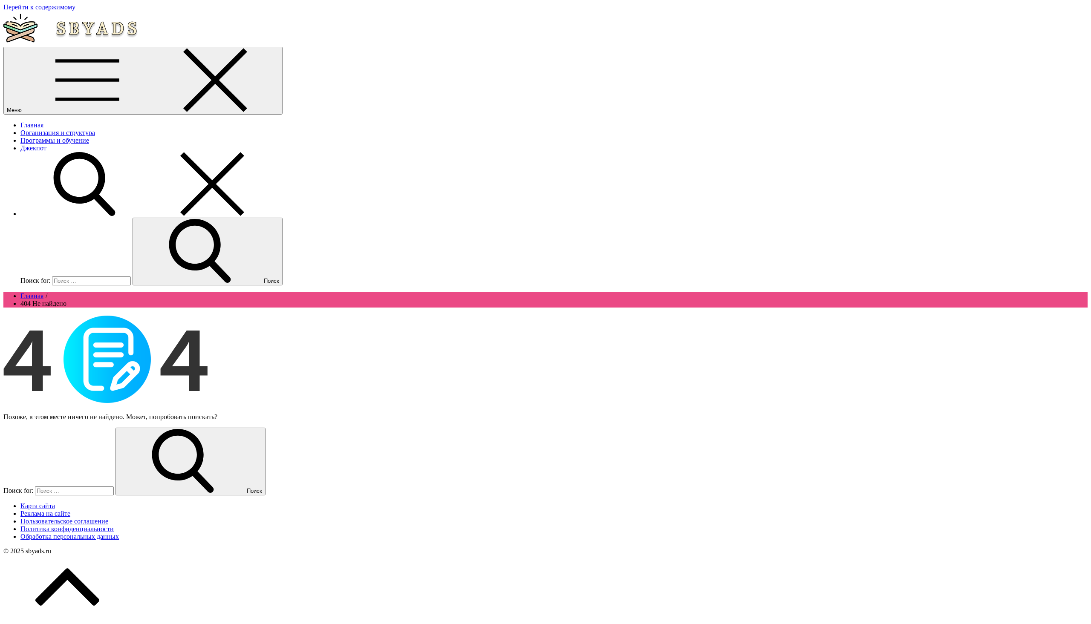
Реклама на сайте (45, 513)
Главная (31, 125)
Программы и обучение (54, 140)
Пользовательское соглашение (64, 521)
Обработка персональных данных (69, 536)
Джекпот (33, 148)
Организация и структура (57, 132)
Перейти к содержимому (39, 7)
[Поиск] (148, 213)
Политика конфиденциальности (67, 528)
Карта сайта (37, 505)
